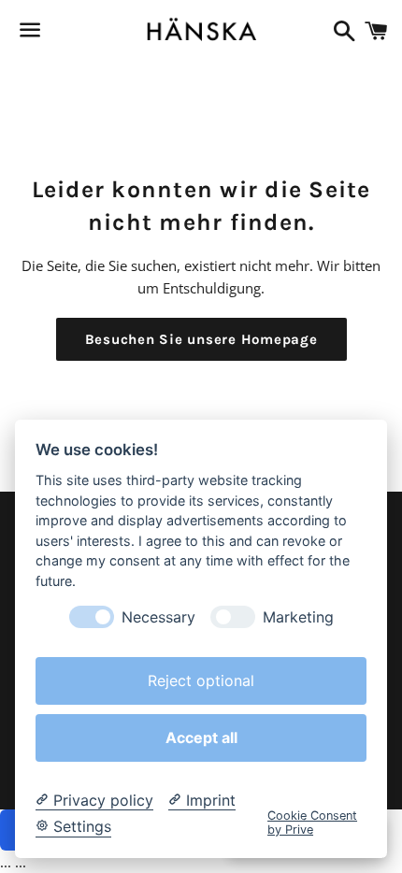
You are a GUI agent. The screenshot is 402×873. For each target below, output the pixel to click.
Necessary (158, 617)
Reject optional (201, 680)
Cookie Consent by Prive (312, 823)
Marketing (298, 617)
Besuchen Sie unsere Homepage (201, 339)
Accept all (201, 737)
